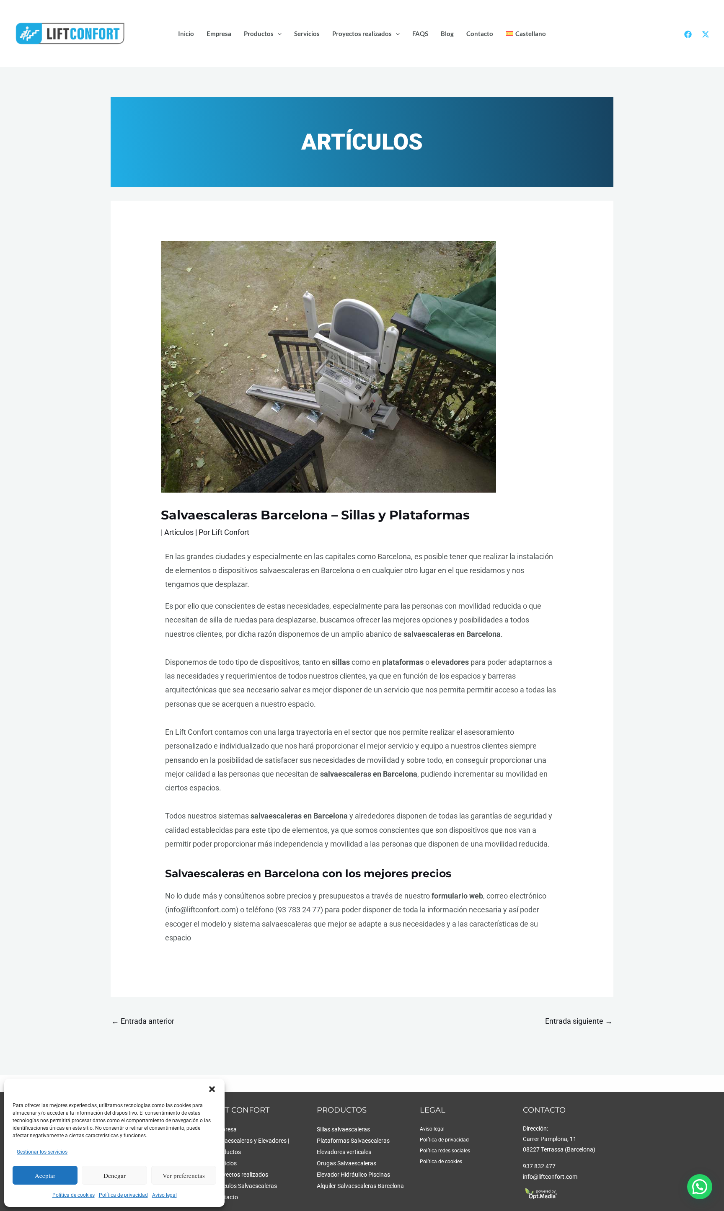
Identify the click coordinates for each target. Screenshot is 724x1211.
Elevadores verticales (344, 1152)
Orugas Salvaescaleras (346, 1163)
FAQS (420, 33)
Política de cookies (73, 1195)
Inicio (186, 33)
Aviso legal (164, 1195)
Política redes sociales (445, 1151)
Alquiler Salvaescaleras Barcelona (360, 1186)
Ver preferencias (184, 1175)
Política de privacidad (123, 1195)
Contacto (479, 33)
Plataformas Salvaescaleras (353, 1140)
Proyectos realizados (362, 33)
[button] (212, 1089)
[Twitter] (705, 34)
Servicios (307, 33)
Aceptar (45, 1175)
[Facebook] (688, 34)
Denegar (114, 1175)
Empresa (219, 33)
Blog (447, 33)
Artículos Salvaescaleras (245, 1186)
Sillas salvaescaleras (343, 1129)
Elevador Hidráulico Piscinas (353, 1174)
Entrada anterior (142, 1021)
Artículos (179, 532)
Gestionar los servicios (42, 1152)
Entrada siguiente (579, 1021)
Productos (259, 33)
